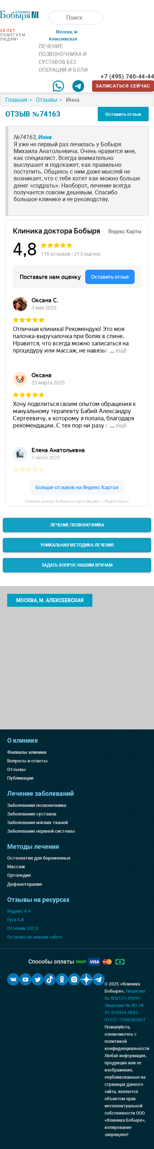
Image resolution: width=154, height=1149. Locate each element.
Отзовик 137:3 (22, 928)
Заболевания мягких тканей (37, 822)
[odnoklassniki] (62, 979)
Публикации (20, 778)
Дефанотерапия (24, 884)
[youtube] (25, 979)
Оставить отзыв (123, 114)
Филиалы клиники (26, 752)
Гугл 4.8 (15, 919)
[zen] (86, 979)
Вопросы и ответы (27, 760)
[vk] (13, 979)
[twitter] (38, 979)
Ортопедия (19, 875)
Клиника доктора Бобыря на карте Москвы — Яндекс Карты (77, 501)
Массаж (16, 866)
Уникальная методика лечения (77, 545)
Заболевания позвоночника (36, 805)
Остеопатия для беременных (39, 858)
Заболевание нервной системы (41, 831)
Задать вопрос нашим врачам (77, 565)
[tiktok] (50, 979)
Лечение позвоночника (77, 525)
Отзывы (16, 769)
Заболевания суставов (31, 814)
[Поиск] (55, 17)
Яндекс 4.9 (18, 911)
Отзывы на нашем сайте (34, 937)
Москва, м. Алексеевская (49, 600)
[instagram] (74, 979)
